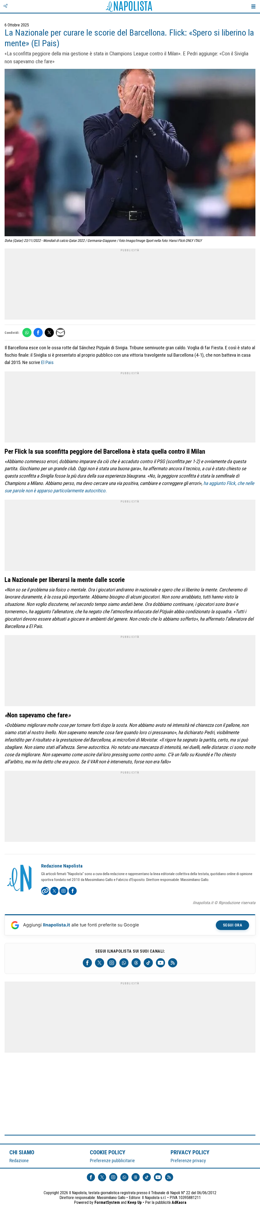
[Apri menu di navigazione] (253, 6)
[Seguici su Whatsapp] (123, 962)
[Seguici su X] (99, 962)
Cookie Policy (108, 1152)
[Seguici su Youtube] (160, 962)
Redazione (19, 1160)
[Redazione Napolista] (20, 879)
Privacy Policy (190, 1152)
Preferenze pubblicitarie (112, 1160)
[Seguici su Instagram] (111, 962)
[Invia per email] (60, 332)
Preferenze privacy (188, 1160)
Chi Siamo (21, 1152)
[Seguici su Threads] (136, 962)
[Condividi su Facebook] (38, 332)
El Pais (47, 362)
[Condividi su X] (49, 332)
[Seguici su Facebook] (87, 962)
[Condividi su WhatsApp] (26, 332)
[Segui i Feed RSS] (172, 962)
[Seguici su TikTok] (148, 962)
